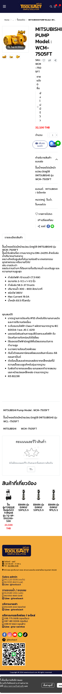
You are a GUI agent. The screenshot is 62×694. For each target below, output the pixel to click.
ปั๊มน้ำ (49, 199)
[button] (51, 6)
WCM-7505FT (29, 429)
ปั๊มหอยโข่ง (21, 20)
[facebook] (4, 634)
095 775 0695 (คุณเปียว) (16, 618)
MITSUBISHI (9, 429)
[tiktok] (25, 634)
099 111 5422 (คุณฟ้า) (14, 624)
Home (6, 20)
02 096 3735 (13, 566)
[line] (20, 634)
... (13, 20)
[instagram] (9, 634)
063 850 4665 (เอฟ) (13, 582)
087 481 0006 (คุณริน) (16, 621)
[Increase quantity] (57, 135)
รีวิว (31, 469)
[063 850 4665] (3, 584)
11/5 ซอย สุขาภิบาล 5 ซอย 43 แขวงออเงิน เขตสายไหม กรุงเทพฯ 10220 (30, 570)
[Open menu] (4, 6)
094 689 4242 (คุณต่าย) (15, 606)
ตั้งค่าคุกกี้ (47, 685)
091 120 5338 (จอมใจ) (14, 579)
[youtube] (15, 634)
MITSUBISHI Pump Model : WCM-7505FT (26, 410)
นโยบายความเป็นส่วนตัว (14, 686)
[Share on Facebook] (48, 226)
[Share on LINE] (52, 226)
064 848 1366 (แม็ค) (13, 593)
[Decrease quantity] (48, 135)
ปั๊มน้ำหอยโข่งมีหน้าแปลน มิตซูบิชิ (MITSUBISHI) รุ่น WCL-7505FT (30, 419)
